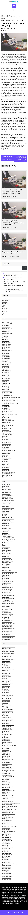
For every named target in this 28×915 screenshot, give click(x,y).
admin (14, 28)
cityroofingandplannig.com (8, 416)
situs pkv (5, 893)
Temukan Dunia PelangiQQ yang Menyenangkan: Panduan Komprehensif (13, 290)
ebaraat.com (5, 339)
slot (18, 890)
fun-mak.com (5, 818)
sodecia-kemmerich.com (8, 817)
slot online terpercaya (7, 298)
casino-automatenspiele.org (8, 539)
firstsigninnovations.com (8, 500)
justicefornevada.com (7, 729)
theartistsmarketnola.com (8, 598)
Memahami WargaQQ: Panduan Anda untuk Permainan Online (14, 282)
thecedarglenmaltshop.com (8, 647)
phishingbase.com (6, 865)
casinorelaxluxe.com (7, 840)
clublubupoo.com (6, 832)
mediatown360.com (6, 618)
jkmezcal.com (5, 823)
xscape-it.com (5, 408)
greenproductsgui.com (7, 711)
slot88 (25, 900)
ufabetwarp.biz (5, 353)
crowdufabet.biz (6, 387)
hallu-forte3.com (6, 606)
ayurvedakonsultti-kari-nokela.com (10, 403)
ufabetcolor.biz (5, 366)
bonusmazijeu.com (6, 834)
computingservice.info (7, 736)
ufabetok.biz (5, 384)
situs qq (4, 889)
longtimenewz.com (6, 856)
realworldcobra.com (7, 764)
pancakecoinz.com (6, 676)
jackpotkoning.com (6, 853)
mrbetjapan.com (6, 564)
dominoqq (12, 900)
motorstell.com (5, 514)
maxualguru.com (6, 700)
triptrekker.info (5, 779)
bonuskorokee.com (6, 837)
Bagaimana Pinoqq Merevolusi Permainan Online (13, 253)
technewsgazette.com (7, 559)
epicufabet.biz (5, 381)
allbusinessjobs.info (7, 654)
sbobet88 (11, 897)
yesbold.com (5, 336)
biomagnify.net (5, 476)
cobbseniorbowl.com (7, 411)
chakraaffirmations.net (7, 682)
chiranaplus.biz (5, 600)
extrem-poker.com (6, 428)
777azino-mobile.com (7, 409)
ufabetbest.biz (5, 375)
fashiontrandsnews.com (7, 392)
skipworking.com (6, 547)
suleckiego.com (6, 639)
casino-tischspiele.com (7, 540)
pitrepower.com (5, 617)
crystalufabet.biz (6, 383)
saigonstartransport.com (7, 581)
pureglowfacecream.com (8, 561)
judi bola (12, 890)
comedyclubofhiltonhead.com (9, 809)
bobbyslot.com (5, 689)
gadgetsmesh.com (6, 728)
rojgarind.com (5, 714)
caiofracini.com (5, 737)
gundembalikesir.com (7, 333)
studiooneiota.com (6, 761)
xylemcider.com (6, 465)
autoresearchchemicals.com (8, 636)
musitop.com (5, 455)
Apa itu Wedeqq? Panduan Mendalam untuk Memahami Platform (13, 274)
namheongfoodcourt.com (8, 603)
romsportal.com (6, 874)
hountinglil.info (5, 681)
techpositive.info (6, 739)
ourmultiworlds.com (6, 489)
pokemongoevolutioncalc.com (9, 864)
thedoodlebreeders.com (7, 433)
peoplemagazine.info (7, 323)
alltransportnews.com (7, 391)
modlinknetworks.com (7, 854)
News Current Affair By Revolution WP (14, 912)
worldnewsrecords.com (7, 796)
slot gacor (7, 890)
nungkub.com (5, 462)
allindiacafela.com (6, 612)
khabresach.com (6, 633)
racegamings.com (6, 867)
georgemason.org (6, 648)
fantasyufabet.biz (6, 358)
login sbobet (5, 897)
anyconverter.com (6, 550)
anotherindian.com (6, 464)
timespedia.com (6, 551)
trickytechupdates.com (7, 629)
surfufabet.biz (5, 373)
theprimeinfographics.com (8, 812)
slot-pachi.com (5, 703)
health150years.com (7, 515)
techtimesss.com (6, 511)
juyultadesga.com (6, 419)
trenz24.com (5, 545)
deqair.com (4, 436)
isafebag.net (5, 533)
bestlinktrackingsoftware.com (9, 831)
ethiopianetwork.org (7, 726)
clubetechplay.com (6, 842)
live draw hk (5, 300)
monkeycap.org (6, 525)
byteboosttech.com (6, 342)
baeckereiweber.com (7, 322)
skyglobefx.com (6, 773)
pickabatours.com (6, 657)
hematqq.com (5, 898)
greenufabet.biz (6, 364)
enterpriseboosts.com (7, 536)
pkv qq (10, 887)
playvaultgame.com (6, 871)
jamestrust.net (5, 544)
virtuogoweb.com (6, 345)
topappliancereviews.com (8, 628)
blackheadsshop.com (7, 804)
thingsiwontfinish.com (7, 879)
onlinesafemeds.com (7, 350)
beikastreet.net (5, 486)
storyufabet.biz (5, 380)
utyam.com (4, 456)
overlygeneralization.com (8, 725)
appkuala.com (5, 567)
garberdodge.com (6, 501)
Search (6, 264)
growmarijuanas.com (7, 721)
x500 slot (4, 892)
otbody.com (5, 542)
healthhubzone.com (7, 337)
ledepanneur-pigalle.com (8, 595)
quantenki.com (5, 789)
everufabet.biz (5, 386)
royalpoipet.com (6, 828)
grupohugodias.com (7, 434)
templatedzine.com (6, 442)
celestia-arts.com (6, 494)
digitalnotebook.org (6, 698)
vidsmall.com (5, 793)
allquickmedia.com (6, 558)
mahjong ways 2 (18, 892)
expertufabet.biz (6, 356)
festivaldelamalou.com (7, 498)
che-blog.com (5, 675)
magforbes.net (5, 523)
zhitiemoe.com (5, 461)
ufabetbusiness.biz (6, 362)
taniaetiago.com (6, 467)
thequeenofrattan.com (7, 754)
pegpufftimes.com (6, 492)
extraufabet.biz (5, 367)
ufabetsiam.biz (5, 359)
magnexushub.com (6, 344)
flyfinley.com (5, 678)
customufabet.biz (6, 378)
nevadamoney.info (6, 592)
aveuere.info (5, 707)
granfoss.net (5, 611)
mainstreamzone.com (7, 720)
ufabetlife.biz (5, 369)
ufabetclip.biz (5, 355)
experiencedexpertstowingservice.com (11, 803)
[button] (13, 10)
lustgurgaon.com (6, 686)
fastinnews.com (6, 848)
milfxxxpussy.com (6, 451)
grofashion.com (6, 862)
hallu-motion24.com (7, 608)
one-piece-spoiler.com (7, 759)
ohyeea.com (5, 459)
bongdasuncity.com (6, 701)
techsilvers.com (6, 437)
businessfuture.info (6, 662)
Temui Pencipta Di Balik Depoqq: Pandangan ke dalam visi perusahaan (13, 222)
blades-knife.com (6, 757)
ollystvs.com (5, 746)
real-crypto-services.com (8, 420)
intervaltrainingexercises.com (9, 825)
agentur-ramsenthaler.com (8, 776)
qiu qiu (4, 305)
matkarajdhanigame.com (8, 668)
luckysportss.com (6, 857)
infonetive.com (5, 584)
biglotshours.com (6, 347)
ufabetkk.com (5, 556)
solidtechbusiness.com (7, 800)
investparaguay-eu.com (7, 425)
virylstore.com (5, 512)
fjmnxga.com (5, 579)
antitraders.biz (5, 405)
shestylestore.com (6, 878)
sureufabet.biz (5, 376)
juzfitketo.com (5, 469)
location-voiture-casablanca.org (9, 806)
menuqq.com (5, 887)
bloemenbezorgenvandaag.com (9, 572)
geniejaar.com (5, 687)
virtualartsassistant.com (7, 810)
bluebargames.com (6, 497)
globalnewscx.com (6, 748)
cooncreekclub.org (6, 490)
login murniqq (19, 898)
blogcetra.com (5, 743)
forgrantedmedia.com (7, 505)
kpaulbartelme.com (6, 807)
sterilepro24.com (6, 798)
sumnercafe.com (6, 447)
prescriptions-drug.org (7, 517)
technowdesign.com (7, 412)
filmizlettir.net (5, 487)
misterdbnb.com (6, 821)
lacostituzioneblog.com (7, 458)
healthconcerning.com (7, 712)
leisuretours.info (6, 731)
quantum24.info (6, 787)
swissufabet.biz (6, 361)
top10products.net (6, 656)
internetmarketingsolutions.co (9, 745)
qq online (4, 302)
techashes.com (5, 325)
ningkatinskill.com (6, 439)
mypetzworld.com (6, 422)
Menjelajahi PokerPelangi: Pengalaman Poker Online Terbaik (13, 286)
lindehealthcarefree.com (8, 653)
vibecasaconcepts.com (7, 785)
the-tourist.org (5, 529)
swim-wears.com (6, 503)
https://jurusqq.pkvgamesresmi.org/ (11, 903)
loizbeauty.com (5, 548)
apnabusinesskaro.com (7, 637)
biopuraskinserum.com (7, 587)
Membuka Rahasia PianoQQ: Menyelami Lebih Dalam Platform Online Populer (12, 191)
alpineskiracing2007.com (8, 614)
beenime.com (5, 815)
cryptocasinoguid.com (7, 395)
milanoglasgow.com (7, 604)
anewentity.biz (5, 565)
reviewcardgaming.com (7, 801)
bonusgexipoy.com (6, 839)
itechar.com (5, 334)
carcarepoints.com (6, 431)
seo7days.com (5, 569)
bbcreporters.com (6, 394)
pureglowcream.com (7, 570)
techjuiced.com (5, 341)
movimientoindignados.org (8, 450)
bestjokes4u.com (6, 684)
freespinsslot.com (6, 704)
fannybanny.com (6, 849)
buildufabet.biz (5, 389)
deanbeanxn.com (6, 667)
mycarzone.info (5, 784)
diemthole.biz (5, 554)
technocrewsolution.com (8, 519)
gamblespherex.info (7, 775)
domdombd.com (6, 843)
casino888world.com (7, 820)
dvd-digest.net (5, 597)
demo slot (22, 890)
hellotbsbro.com (6, 732)
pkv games (8, 30)
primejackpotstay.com (7, 868)
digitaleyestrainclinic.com (8, 620)
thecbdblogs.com (6, 634)
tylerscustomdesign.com (8, 508)
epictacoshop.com (6, 586)
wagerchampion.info (7, 768)
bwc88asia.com (6, 426)
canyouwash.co (6, 327)
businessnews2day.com (7, 795)
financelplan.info (6, 661)
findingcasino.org (6, 762)
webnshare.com (6, 723)
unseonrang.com (6, 740)
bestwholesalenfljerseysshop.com (10, 400)
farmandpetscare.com (7, 734)
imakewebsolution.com (7, 673)
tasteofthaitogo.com (6, 575)
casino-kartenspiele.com (8, 537)
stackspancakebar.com (7, 601)
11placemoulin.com (6, 690)
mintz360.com (5, 692)
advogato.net (5, 531)
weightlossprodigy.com (7, 695)
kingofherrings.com (6, 562)
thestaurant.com (6, 829)
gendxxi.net (5, 781)
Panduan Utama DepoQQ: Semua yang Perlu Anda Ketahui (13, 278)
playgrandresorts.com (7, 873)
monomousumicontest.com (8, 770)
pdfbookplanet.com (6, 751)
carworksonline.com (7, 509)
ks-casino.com (5, 430)
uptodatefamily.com (6, 453)
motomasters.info (6, 782)
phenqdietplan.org (6, 445)
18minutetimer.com (6, 717)
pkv (3, 306)
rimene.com (5, 593)
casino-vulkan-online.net (8, 615)
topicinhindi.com (6, 650)
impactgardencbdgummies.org (9, 472)
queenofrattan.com (6, 753)
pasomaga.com (6, 470)
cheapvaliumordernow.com (8, 814)
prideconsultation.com (7, 679)
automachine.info (6, 765)
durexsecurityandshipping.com (9, 414)
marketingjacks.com (7, 626)
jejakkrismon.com (6, 553)
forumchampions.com (7, 495)
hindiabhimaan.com (7, 631)
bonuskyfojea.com (6, 835)
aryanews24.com (6, 406)
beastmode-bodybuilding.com (9, 659)
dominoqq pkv (16, 887)
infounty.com (5, 423)
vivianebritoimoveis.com (8, 522)
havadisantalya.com (7, 328)
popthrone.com (5, 670)
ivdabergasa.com (6, 417)
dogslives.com (5, 750)
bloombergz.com (6, 534)
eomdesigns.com (6, 778)
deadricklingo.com (6, 771)
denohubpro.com (6, 756)
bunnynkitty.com (6, 576)
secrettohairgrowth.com (7, 573)
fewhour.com (5, 715)
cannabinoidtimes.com (7, 709)
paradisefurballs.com (7, 706)
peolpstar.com (5, 506)
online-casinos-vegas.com (8, 623)
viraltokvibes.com (6, 520)
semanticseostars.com (7, 718)
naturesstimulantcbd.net (7, 473)
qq (3, 309)
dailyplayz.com (5, 845)
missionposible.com (7, 622)
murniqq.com (22, 897)
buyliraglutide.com (6, 348)
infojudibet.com (5, 664)
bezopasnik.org (6, 578)
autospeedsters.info (6, 767)
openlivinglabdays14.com (8, 401)
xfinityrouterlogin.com (7, 625)
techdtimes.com (6, 330)
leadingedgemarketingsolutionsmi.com (11, 397)
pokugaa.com (5, 870)
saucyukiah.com (6, 484)
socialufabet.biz (6, 372)
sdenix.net (4, 526)
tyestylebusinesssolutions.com (9, 826)
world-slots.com (6, 672)
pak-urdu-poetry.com (7, 742)
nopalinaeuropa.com (7, 475)
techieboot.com (5, 331)
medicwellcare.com (6, 792)
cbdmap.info (5, 665)
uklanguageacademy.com (8, 651)
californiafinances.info (7, 589)
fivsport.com (5, 440)
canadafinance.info (6, 590)
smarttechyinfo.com (6, 697)
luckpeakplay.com (6, 859)
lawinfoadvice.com (6, 444)
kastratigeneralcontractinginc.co (9, 398)
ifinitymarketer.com (6, 851)
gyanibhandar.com (6, 352)
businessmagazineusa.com (8, 790)
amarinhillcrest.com (6, 528)
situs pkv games (19, 889)
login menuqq (12, 898)
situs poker (4, 303)
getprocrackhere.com (7, 846)
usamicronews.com (6, 860)
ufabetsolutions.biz (6, 370)
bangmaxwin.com (6, 583)
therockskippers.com (7, 609)
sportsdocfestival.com (7, 876)
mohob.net (4, 693)
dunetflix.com (5, 448)
